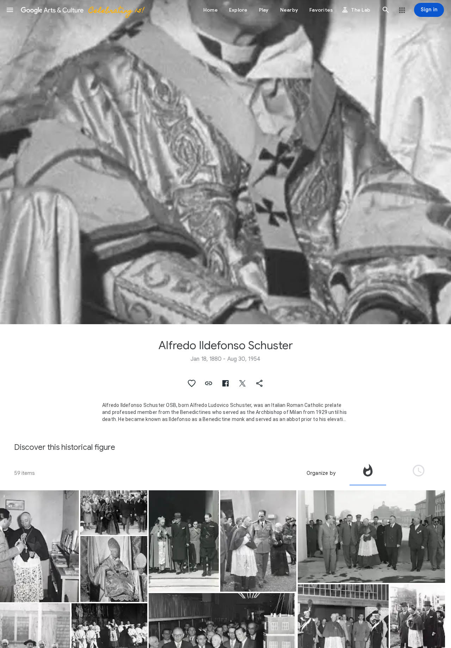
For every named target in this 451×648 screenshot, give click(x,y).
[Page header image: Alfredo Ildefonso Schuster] (225, 162)
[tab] (368, 473)
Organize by (321, 473)
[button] (9, 9)
